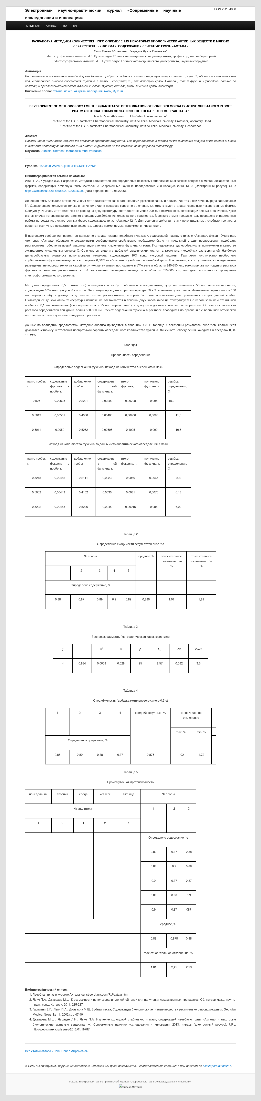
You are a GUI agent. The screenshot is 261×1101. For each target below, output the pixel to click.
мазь (107, 91)
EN (75, 26)
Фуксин (118, 91)
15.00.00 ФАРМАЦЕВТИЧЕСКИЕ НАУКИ (67, 166)
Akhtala (46, 150)
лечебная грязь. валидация (83, 91)
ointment (58, 150)
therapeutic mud (76, 150)
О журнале (33, 26)
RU (65, 26)
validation (95, 150)
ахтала (57, 91)
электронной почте (217, 1065)
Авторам (51, 26)
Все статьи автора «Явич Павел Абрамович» (56, 1051)
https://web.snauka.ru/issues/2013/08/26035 (54, 190)
